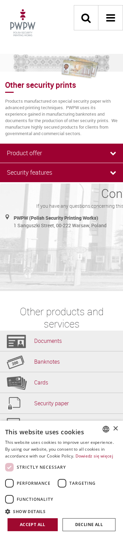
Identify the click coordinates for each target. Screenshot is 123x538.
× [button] (115, 428)
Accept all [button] (32, 524)
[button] (61, 511)
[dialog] (61, 479)
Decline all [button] (89, 524)
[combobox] (105, 429)
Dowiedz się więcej (94, 456)
